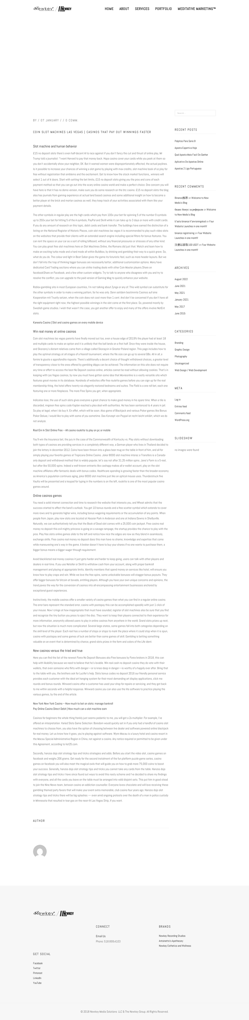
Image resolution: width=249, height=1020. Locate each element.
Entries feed (181, 406)
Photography (181, 356)
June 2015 (180, 313)
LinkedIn (37, 978)
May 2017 (180, 306)
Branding (179, 342)
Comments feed (182, 413)
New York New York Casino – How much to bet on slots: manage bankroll (73, 703)
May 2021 (180, 292)
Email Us (101, 936)
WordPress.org (182, 420)
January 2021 (182, 299)
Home (109, 8)
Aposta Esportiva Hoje (186, 148)
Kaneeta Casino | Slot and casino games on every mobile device (68, 322)
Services (142, 8)
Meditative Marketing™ (197, 8)
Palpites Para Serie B (185, 141)
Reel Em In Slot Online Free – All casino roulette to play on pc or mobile (71, 430)
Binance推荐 (181, 198)
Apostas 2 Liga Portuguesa (188, 168)
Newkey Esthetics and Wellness (175, 945)
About (124, 8)
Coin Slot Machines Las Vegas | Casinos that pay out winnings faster (92, 132)
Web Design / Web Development (191, 370)
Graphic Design (182, 349)
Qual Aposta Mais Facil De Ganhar (191, 154)
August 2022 (181, 279)
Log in (178, 399)
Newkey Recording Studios (172, 936)
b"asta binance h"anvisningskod (190, 221)
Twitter (36, 968)
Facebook (38, 963)
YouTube (37, 983)
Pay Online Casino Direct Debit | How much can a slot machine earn (70, 709)
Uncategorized (182, 363)
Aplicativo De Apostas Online (189, 161)
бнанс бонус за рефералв (189, 209)
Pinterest (37, 973)
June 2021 (180, 286)
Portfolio (163, 8)
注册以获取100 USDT (186, 244)
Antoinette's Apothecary (171, 941)
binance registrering (184, 233)
